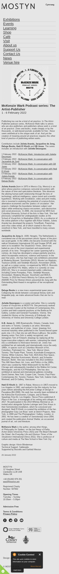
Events (8, 24)
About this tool (36, 566)
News (7, 58)
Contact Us (11, 54)
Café (6, 37)
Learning (9, 28)
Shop (7, 32)
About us (10, 45)
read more (17, 570)
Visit (6, 41)
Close (40, 554)
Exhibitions (11, 19)
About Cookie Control (14, 554)
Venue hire (11, 62)
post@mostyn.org (11, 481)
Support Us (11, 49)
